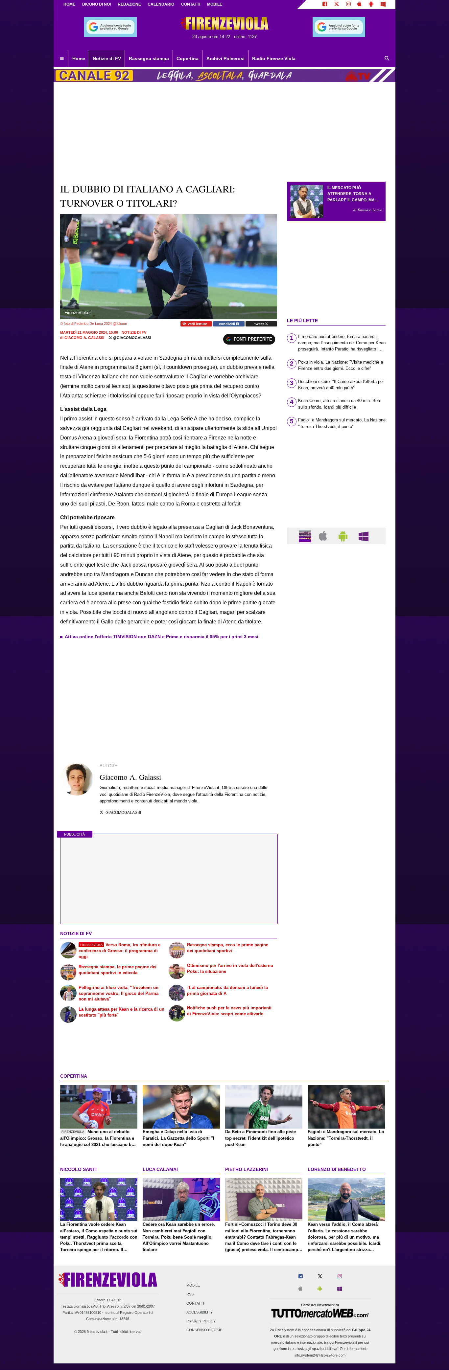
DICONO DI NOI (96, 4)
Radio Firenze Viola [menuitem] (273, 58)
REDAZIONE (129, 4)
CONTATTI (190, 4)
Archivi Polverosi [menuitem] (225, 58)
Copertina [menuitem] (188, 58)
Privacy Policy (201, 1321)
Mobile (193, 1286)
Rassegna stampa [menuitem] (149, 58)
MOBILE (214, 4)
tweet (259, 324)
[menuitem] (62, 59)
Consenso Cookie (204, 1330)
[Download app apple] (360, 4)
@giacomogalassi (131, 338)
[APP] (306, 535)
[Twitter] (336, 4)
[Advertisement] (336, 804)
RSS (190, 1294)
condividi (227, 324)
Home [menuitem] (78, 58)
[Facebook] (324, 4)
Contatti (195, 1303)
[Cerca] (387, 59)
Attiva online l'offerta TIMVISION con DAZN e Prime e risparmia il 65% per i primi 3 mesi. (162, 636)
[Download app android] (371, 4)
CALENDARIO (161, 4)
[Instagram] (348, 4)
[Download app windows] (383, 4)
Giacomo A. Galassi (84, 338)
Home (69, 4)
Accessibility (199, 1312)
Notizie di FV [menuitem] (107, 58)
